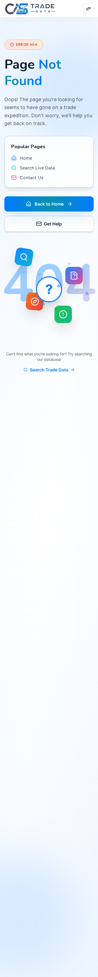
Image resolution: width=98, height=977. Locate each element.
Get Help (53, 224)
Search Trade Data (49, 370)
